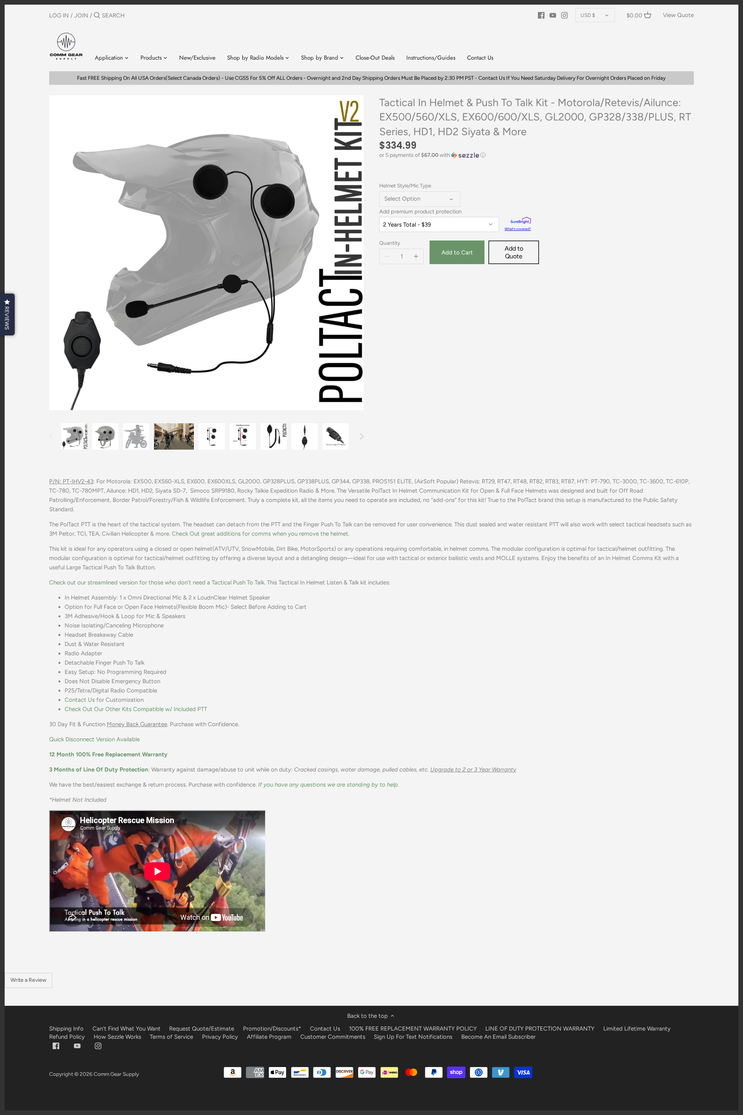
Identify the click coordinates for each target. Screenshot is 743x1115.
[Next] (361, 436)
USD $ (587, 15)
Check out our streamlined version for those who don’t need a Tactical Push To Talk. (157, 582)
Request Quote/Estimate (202, 1028)
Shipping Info (66, 1028)
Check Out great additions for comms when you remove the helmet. (260, 533)
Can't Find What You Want (126, 1028)
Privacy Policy (220, 1036)
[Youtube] (553, 15)
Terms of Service (172, 1036)
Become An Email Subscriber (498, 1036)
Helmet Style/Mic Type (405, 185)
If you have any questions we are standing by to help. (328, 784)
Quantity (389, 243)
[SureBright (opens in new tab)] (520, 221)
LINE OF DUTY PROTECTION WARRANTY (539, 1028)
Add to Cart (457, 252)
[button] (536, 155)
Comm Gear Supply (116, 1074)
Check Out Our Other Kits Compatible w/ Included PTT (136, 709)
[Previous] (51, 436)
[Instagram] (564, 15)
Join (81, 15)
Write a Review (28, 980)
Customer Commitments (332, 1036)
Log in (59, 15)
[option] (74, 436)
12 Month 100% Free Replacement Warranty (109, 754)
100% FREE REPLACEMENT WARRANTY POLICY (413, 1028)
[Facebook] (541, 15)
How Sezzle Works (117, 1036)
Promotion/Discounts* (272, 1028)
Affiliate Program (269, 1036)
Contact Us (80, 699)
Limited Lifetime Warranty (637, 1028)
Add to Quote (514, 252)
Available (94, 739)
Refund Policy (67, 1036)
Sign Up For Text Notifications (413, 1036)
